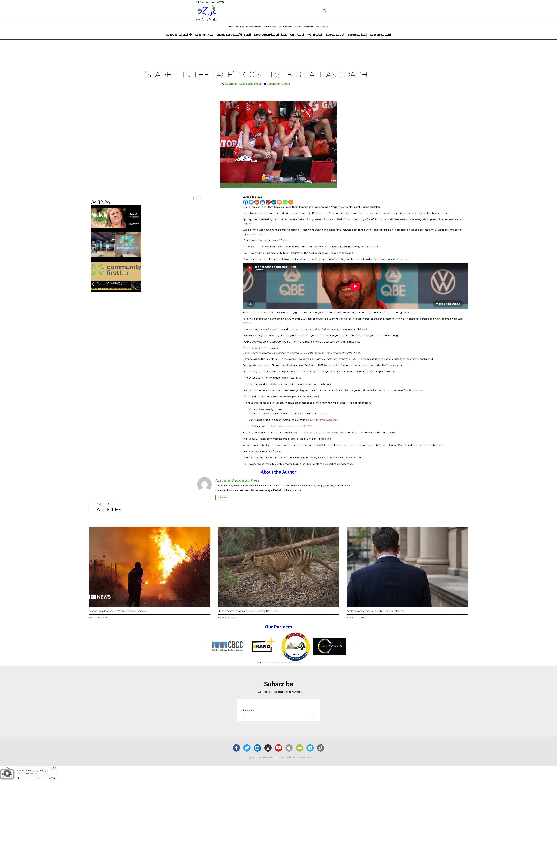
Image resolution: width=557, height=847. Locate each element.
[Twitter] (251, 202)
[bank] (116, 291)
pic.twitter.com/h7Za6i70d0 (322, 419)
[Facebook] (245, 202)
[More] (290, 202)
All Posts (222, 497)
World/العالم (315, 34)
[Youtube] (278, 748)
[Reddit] (256, 202)
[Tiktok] (320, 748)
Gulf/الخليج (297, 34)
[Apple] (289, 748)
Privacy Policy (322, 27)
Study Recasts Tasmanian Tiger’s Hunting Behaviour (248, 611)
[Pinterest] (268, 202)
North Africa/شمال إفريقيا (270, 34)
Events (298, 27)
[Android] (299, 748)
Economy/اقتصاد (380, 34)
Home (231, 27)
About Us (240, 27)
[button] (324, 10)
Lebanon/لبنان (204, 34)
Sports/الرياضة (335, 34)
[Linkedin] (262, 202)
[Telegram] (310, 748)
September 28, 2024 (300, 426)
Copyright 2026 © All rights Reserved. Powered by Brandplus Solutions (278, 757)
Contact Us (308, 27)
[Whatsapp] (285, 202)
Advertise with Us (253, 27)
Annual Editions (285, 27)
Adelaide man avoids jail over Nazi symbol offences (376, 611)
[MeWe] (273, 202)
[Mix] (279, 202)
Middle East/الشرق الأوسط (233, 34)
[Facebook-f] (236, 748)
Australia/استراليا (177, 34)
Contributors (270, 27)
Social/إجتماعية (357, 34)
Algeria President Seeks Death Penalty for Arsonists (118, 611)
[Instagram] (268, 748)
